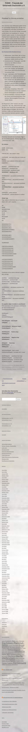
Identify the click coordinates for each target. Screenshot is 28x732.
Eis (10, 647)
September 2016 (6, 544)
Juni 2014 (4, 570)
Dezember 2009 (5, 600)
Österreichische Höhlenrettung (11, 664)
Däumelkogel (5, 647)
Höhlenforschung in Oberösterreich (13, 697)
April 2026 (4, 472)
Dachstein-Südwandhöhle (13, 645)
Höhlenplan (9, 369)
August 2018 (5, 522)
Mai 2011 (4, 585)
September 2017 (6, 529)
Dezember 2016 (5, 541)
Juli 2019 (4, 518)
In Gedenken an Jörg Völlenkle (9, 701)
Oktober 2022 (5, 502)
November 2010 (5, 593)
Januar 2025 (5, 481)
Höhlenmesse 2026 (6, 707)
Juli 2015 (4, 555)
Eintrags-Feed (5, 723)
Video (3, 664)
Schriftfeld (19, 369)
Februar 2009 (5, 609)
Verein (3, 630)
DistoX (21, 645)
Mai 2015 (4, 559)
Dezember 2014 (5, 567)
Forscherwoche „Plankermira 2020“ (10, 687)
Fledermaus (6, 648)
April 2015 (4, 561)
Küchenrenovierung (6, 453)
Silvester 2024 (5, 459)
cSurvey (4, 369)
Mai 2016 (4, 548)
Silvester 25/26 (5, 450)
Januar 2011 (5, 591)
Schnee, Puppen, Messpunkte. (9, 446)
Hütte (3, 628)
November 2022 (5, 500)
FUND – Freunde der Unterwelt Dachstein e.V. (14, 4)
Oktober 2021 (5, 511)
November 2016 (5, 542)
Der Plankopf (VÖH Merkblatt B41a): (11, 52)
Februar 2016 (5, 550)
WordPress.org (5, 727)
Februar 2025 (5, 479)
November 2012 (5, 574)
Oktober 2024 (5, 485)
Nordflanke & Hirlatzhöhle (8, 461)
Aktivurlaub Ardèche (7, 444)
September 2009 (6, 602)
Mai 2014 (4, 572)
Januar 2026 (5, 474)
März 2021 (4, 515)
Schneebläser (11, 659)
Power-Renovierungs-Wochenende (10, 457)
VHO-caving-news (7, 669)
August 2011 (5, 580)
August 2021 (5, 513)
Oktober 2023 (5, 492)
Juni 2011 (4, 583)
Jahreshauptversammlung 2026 (9, 704)
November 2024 (5, 483)
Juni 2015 (4, 557)
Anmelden (4, 409)
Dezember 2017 (5, 526)
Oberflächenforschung (12, 656)
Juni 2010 (4, 596)
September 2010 (6, 594)
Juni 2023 (4, 494)
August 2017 (5, 531)
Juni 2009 (4, 606)
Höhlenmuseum (11, 651)
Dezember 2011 (5, 576)
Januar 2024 (5, 489)
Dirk (3, 367)
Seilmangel (7, 661)
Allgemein (4, 622)
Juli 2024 (4, 487)
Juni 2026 (4, 470)
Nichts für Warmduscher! (8, 451)
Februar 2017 (5, 537)
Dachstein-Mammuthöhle (13, 644)
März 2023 (4, 496)
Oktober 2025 (5, 476)
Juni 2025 (4, 477)
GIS (6, 650)
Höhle (6, 651)
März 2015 (4, 563)
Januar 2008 (5, 613)
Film (22, 647)
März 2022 (4, 505)
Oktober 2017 (5, 528)
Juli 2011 (4, 581)
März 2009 (4, 607)
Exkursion (4, 624)
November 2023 (5, 490)
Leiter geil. (4, 448)
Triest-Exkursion (6, 455)
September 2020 (6, 516)
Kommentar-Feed (6, 725)
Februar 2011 (5, 589)
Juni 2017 (4, 533)
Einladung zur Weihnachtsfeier (9, 710)
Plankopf (14, 369)
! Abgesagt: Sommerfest (7, 712)
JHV (8, 654)
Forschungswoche (16, 648)
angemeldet (10, 392)
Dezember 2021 (5, 509)
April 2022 (4, 503)
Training (10, 663)
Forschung (4, 626)
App (13, 641)
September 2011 (6, 578)
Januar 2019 (5, 520)
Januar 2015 (5, 565)
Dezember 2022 (5, 498)
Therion (4, 663)
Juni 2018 (4, 524)
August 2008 (5, 611)
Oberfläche (11, 656)
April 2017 (4, 535)
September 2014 (6, 568)
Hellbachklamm (13, 649)
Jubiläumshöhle (15, 654)
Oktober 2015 (5, 554)
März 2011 (4, 587)
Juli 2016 (4, 546)
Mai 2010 (4, 598)
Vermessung (8, 367)
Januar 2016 (5, 552)
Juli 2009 (4, 604)
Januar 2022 (5, 507)
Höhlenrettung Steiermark (19, 653)
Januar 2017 (5, 539)
